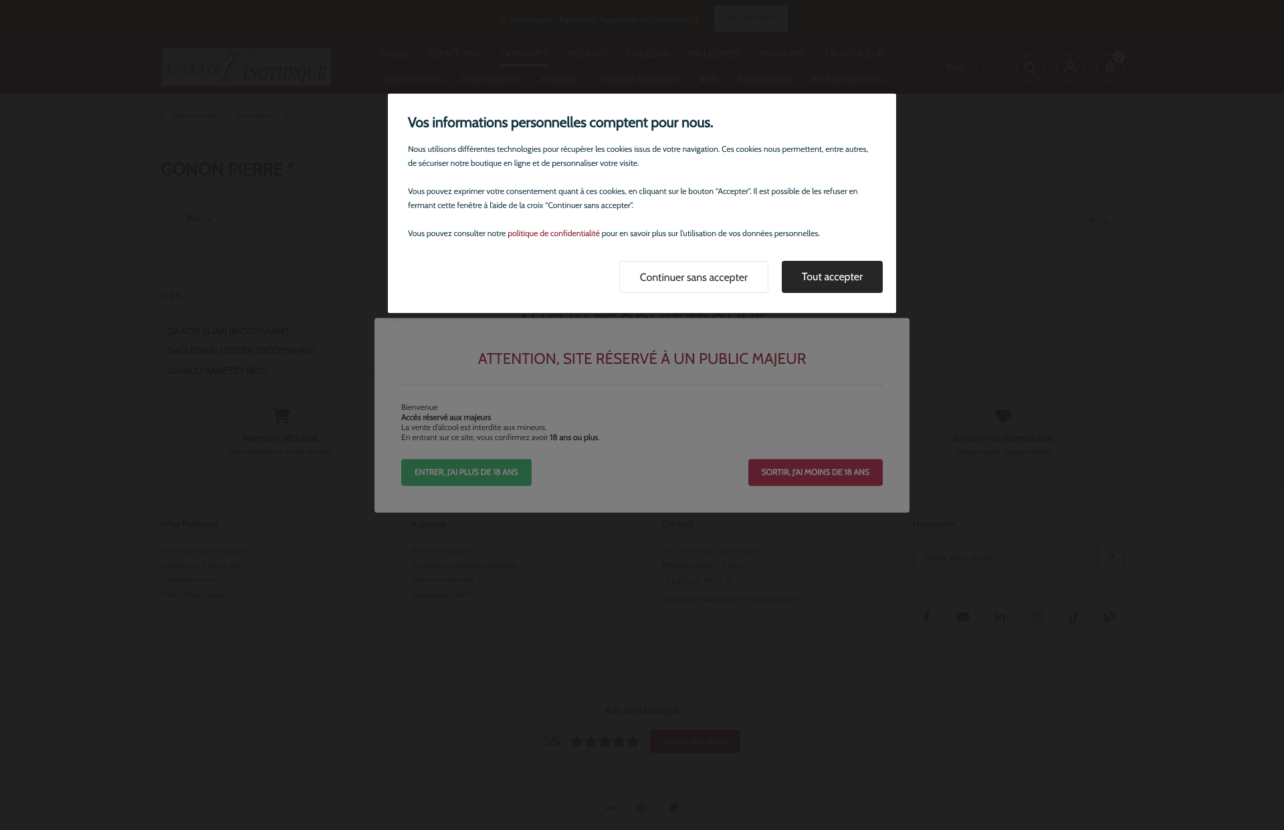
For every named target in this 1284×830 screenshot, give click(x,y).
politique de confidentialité (554, 234)
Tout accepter (832, 276)
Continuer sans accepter (694, 277)
